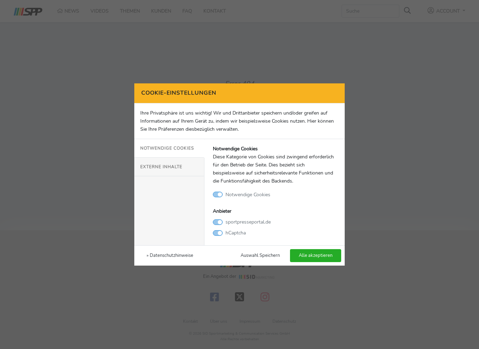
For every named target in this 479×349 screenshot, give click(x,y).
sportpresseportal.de (248, 221)
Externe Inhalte (161, 167)
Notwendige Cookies (167, 148)
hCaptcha (235, 232)
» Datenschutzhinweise (170, 255)
